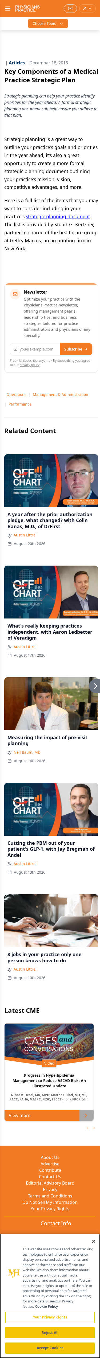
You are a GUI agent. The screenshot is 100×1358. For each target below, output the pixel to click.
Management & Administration (60, 394)
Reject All (50, 1332)
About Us (50, 1157)
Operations (16, 394)
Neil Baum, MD (27, 752)
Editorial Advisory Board (50, 1183)
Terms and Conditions (50, 1196)
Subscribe (73, 349)
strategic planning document (58, 216)
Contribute (50, 1170)
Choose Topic (44, 23)
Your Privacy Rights (50, 1209)
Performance (20, 404)
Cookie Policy (46, 1306)
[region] (50, 1296)
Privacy (50, 1189)
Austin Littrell (26, 535)
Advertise (50, 1164)
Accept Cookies (50, 1347)
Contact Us (50, 1177)
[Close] (93, 1241)
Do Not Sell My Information (50, 1202)
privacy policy (29, 365)
